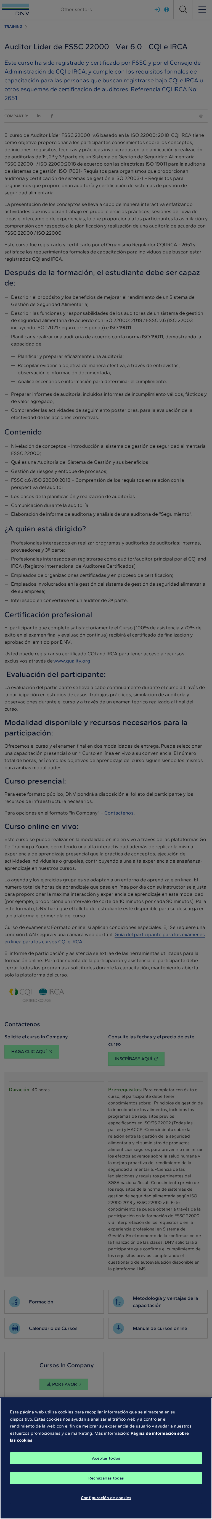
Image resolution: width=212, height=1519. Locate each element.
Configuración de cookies (106, 1497)
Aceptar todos (106, 1458)
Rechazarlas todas (106, 1478)
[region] (106, 1458)
